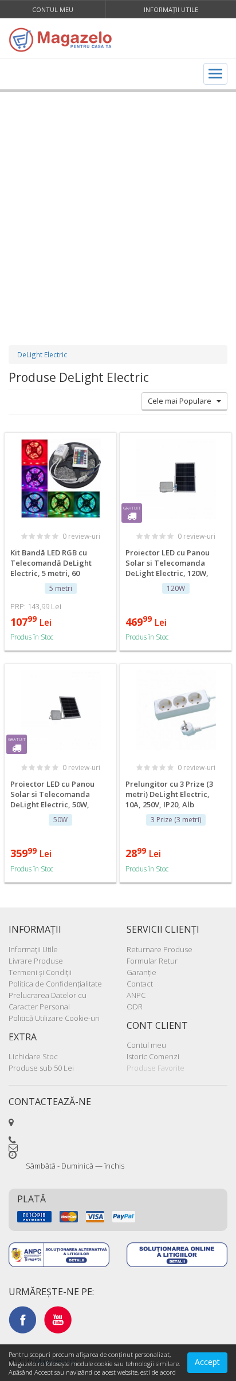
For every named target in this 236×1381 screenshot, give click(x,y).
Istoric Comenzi (153, 1056)
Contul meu (52, 9)
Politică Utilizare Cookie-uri (54, 1018)
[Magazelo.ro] (63, 39)
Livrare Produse (36, 961)
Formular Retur (152, 961)
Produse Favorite (155, 1068)
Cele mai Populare (182, 401)
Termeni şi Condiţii (40, 972)
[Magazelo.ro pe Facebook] (22, 1319)
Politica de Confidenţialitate (55, 983)
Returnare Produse (159, 949)
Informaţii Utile (171, 9)
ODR (135, 1006)
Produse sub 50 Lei (41, 1068)
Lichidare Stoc (33, 1056)
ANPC (136, 995)
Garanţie (141, 972)
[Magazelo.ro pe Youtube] (58, 1319)
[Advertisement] (118, 207)
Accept (207, 1361)
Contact (140, 983)
